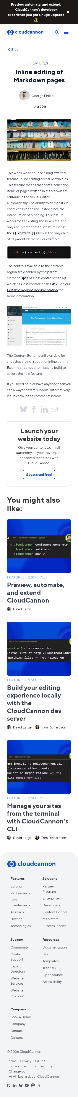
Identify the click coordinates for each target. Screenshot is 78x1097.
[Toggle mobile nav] (66, 32)
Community (19, 947)
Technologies (20, 925)
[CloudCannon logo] (31, 864)
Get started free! (39, 474)
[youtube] (27, 1085)
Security (46, 1066)
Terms (11, 1061)
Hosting (16, 918)
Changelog (17, 1071)
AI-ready (17, 912)
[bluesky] (21, 1085)
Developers (51, 905)
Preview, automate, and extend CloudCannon (35, 592)
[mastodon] (33, 1085)
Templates (50, 961)
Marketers (50, 918)
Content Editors (54, 912)
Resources (36, 577)
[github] (8, 1085)
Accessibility (52, 981)
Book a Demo (20, 1016)
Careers (16, 1037)
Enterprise (50, 898)
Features (39, 63)
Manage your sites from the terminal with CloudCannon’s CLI (37, 817)
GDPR (40, 1061)
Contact (16, 1030)
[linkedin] (14, 1085)
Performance (20, 893)
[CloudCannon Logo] (28, 32)
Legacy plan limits (22, 1066)
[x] (39, 1085)
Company (18, 1023)
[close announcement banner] (68, 12)
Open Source (52, 974)
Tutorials (49, 967)
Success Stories (54, 925)
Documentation (54, 947)
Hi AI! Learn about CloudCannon (34, 1076)
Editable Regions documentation (32, 290)
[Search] (57, 32)
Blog (14, 49)
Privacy (25, 1061)
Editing (16, 886)
